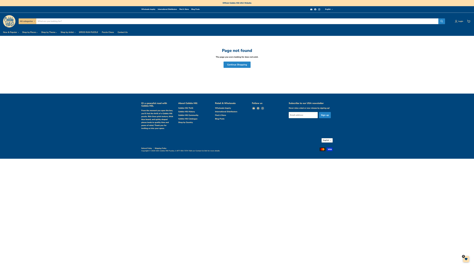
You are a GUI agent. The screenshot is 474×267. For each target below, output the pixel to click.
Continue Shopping (237, 64)
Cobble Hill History (186, 111)
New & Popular (10, 32)
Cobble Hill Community (188, 115)
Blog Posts (195, 9)
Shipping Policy (160, 148)
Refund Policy (146, 148)
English (328, 9)
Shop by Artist (67, 32)
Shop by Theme (48, 32)
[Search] (441, 21)
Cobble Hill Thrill (185, 108)
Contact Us (123, 32)
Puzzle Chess (108, 32)
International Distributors (167, 9)
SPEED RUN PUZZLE (88, 32)
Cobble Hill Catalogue (187, 119)
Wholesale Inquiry (148, 9)
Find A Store (184, 9)
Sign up (325, 115)
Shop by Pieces (29, 32)
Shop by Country (185, 122)
